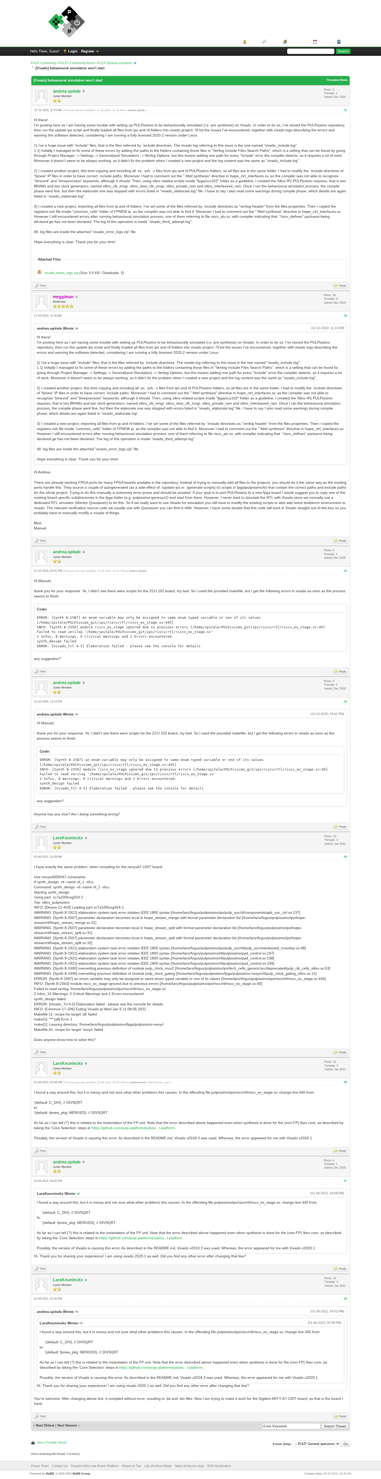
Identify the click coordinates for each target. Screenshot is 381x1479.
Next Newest (67, 1425)
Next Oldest (45, 1425)
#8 (345, 1298)
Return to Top (131, 1466)
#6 (345, 1082)
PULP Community (43, 63)
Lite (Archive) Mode (158, 1466)
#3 (345, 570)
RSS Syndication (219, 1466)
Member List (298, 42)
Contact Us (60, 1466)
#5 (345, 856)
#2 (345, 315)
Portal (252, 42)
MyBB (50, 1473)
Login (72, 51)
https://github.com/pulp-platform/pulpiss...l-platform (133, 1128)
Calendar (325, 42)
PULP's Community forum (77, 63)
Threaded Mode (337, 79)
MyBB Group (81, 1473)
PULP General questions (114, 63)
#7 (345, 1180)
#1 (345, 110)
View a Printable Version (52, 1442)
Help (345, 42)
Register (87, 51)
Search (272, 42)
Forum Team (40, 1466)
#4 (345, 701)
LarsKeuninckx (68, 838)
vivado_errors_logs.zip (61, 273)
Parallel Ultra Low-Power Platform (95, 1466)
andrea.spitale (67, 91)
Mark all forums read (189, 1466)
